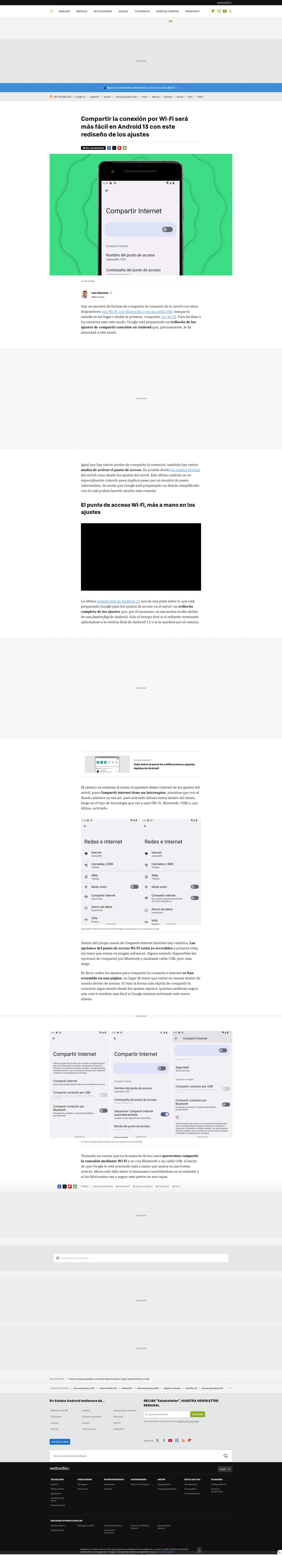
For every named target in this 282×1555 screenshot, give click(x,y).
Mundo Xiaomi (58, 1505)
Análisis (86, 1410)
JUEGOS (123, 11)
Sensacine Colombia (109, 1531)
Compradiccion (192, 1493)
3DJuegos (82, 1484)
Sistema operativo (103, 1186)
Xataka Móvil (57, 1488)
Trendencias (190, 1484)
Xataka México (58, 1525)
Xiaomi (180, 96)
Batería (168, 96)
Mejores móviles (172, 1388)
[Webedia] (224, 3)
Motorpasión (164, 1484)
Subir (222, 1469)
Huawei (55, 1422)
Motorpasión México (164, 1527)
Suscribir (197, 1414)
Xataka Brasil (57, 1530)
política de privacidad (188, 1421)
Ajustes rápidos (144, 1186)
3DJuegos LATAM (85, 1525)
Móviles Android (59, 1410)
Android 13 (124, 1186)
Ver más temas (59, 1441)
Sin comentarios (95, 147)
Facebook (109, 148)
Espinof (108, 1488)
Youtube (225, 11)
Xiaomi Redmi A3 (108, 1388)
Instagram (219, 11)
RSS (183, 1440)
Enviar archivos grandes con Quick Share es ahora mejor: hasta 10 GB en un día (109, 1379)
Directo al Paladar (140, 1484)
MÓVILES (81, 11)
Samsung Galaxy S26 (126, 96)
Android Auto (89, 1429)
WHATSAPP (192, 11)
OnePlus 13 (191, 1388)
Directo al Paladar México (140, 1527)
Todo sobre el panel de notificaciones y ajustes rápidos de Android (164, 766)
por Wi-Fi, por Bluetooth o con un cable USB (137, 311)
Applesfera (56, 1493)
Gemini (107, 96)
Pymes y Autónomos (217, 1490)
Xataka (54, 1484)
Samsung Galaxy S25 (84, 1388)
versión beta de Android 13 (118, 601)
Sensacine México (113, 1525)
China (144, 96)
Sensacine (109, 1484)
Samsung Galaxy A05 (148, 1388)
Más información (165, 1551)
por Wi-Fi (168, 316)
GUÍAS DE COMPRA (167, 11)
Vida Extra (82, 1488)
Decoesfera (190, 1488)
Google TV (80, 96)
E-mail (125, 148)
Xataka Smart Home (57, 1499)
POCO (200, 96)
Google (86, 1422)
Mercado (118, 1416)
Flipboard (213, 11)
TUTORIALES (141, 11)
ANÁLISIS (64, 11)
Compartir (163, 1186)
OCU (190, 96)
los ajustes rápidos (185, 470)
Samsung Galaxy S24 (212, 1388)
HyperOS (94, 96)
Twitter (230, 11)
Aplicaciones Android (124, 1410)
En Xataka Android (142, 760)
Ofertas (156, 96)
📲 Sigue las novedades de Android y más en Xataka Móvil (139, 87)
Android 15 (127, 1388)
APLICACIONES (103, 11)
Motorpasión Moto (167, 1488)
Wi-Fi (177, 1186)
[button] (101, 293)
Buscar (226, 1456)
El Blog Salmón (218, 1484)
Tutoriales (56, 1416)
